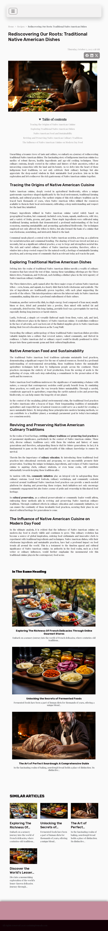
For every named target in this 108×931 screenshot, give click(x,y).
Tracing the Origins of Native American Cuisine (52, 124)
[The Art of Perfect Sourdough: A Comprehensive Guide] (53, 735)
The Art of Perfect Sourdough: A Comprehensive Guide (54, 763)
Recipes (20, 26)
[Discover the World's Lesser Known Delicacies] (23, 855)
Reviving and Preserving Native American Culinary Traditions (52, 137)
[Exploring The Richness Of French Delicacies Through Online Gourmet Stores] (53, 603)
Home (11, 26)
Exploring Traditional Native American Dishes (53, 129)
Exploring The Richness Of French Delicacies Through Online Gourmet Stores (54, 632)
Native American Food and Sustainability (52, 133)
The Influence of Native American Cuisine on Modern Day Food (53, 142)
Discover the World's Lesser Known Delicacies (23, 872)
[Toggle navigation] (13, 11)
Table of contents (54, 119)
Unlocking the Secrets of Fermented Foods (54, 698)
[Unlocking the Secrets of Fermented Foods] (53, 670)
